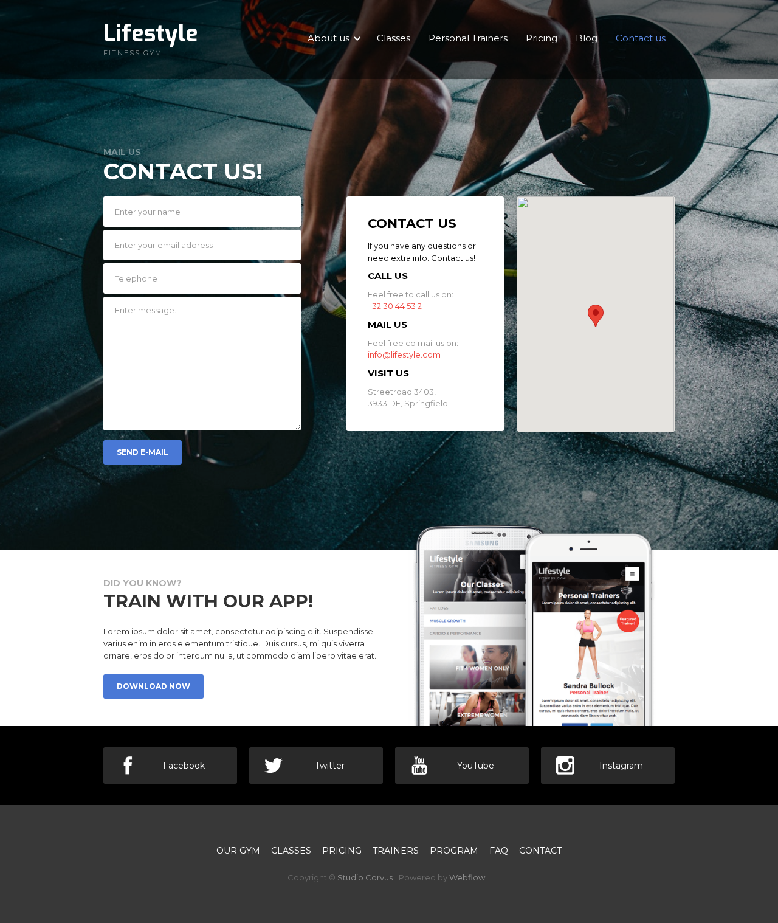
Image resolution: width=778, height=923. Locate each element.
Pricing (541, 38)
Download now (153, 686)
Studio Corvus (365, 877)
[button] (596, 316)
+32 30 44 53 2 (395, 306)
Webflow (467, 877)
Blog (586, 38)
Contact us (641, 38)
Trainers (396, 850)
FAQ (498, 850)
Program (454, 850)
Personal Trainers (468, 38)
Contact (540, 850)
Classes (393, 38)
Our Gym (238, 850)
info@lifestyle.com (404, 354)
